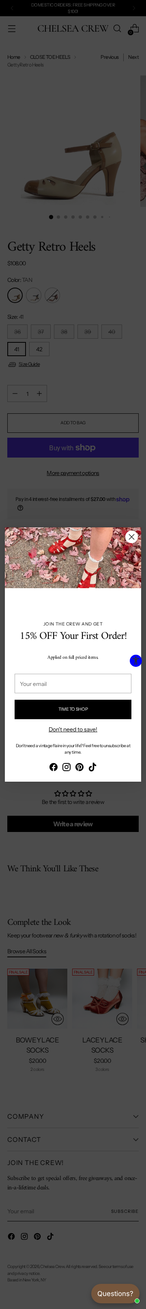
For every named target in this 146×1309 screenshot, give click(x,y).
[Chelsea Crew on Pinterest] (79, 768)
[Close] (131, 537)
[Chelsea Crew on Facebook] (53, 768)
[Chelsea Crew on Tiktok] (92, 768)
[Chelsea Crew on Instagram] (66, 768)
